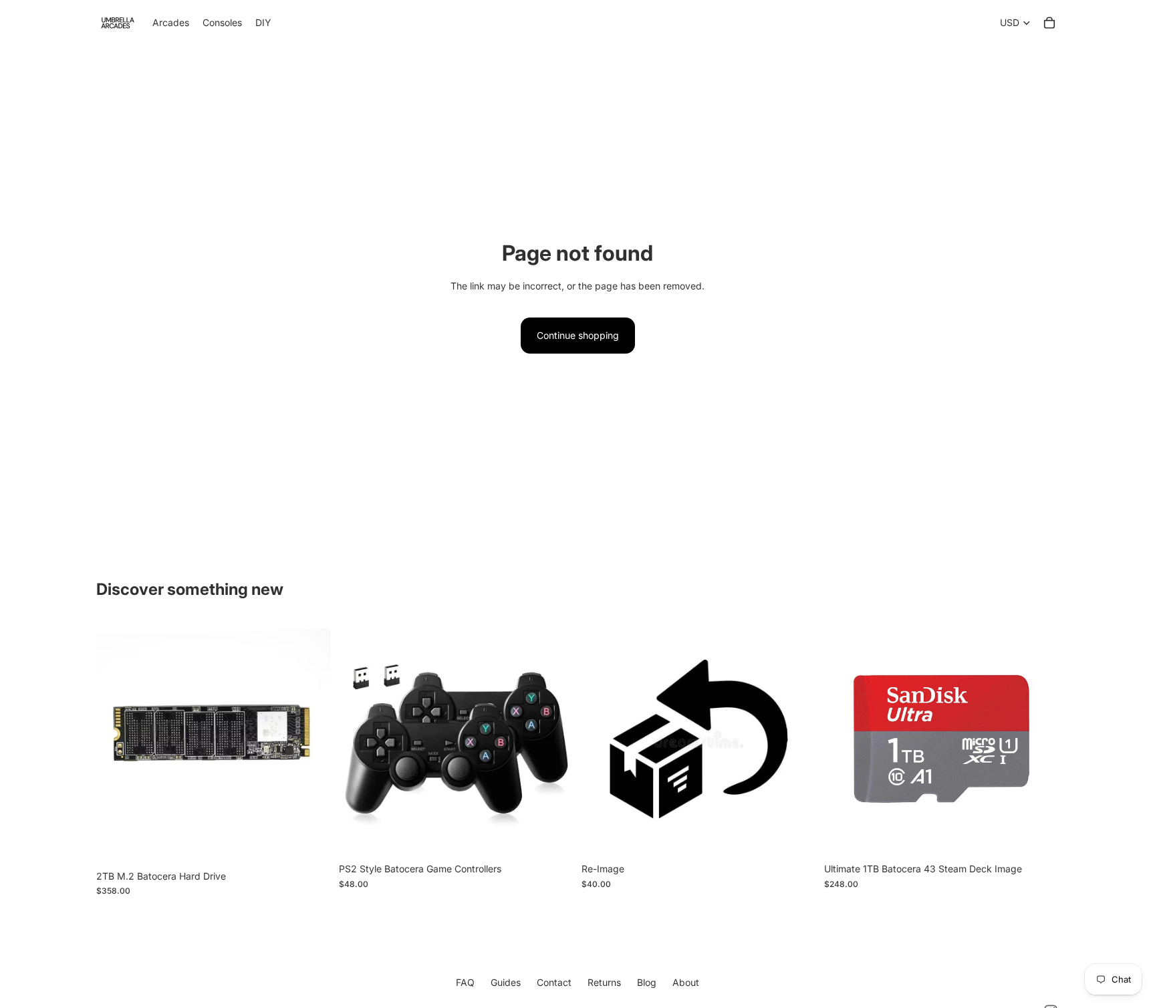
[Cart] (1049, 22)
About (685, 982)
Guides (506, 982)
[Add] (310, 843)
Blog (646, 982)
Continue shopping (578, 335)
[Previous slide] (359, 739)
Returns (604, 982)
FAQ (465, 982)
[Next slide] (553, 739)
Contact (554, 982)
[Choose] (795, 836)
